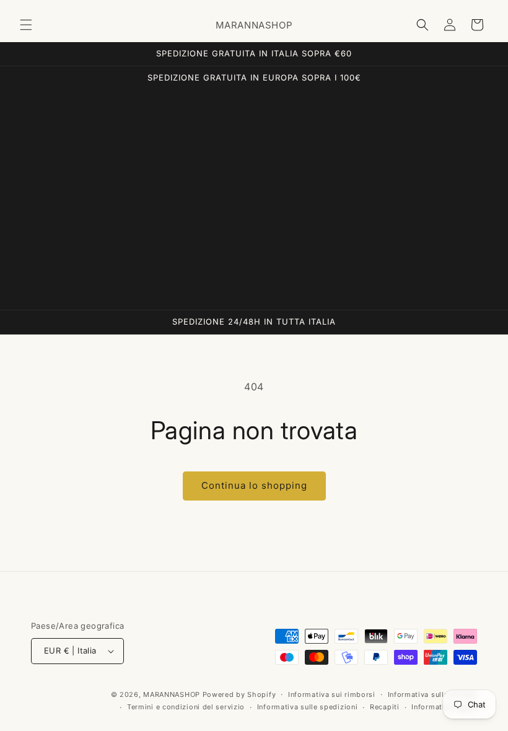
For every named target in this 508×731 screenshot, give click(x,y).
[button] (26, 24)
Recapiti (385, 707)
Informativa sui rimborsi (331, 694)
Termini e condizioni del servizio (186, 707)
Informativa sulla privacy (433, 694)
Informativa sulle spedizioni (307, 707)
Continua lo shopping (254, 485)
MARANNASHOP (171, 694)
